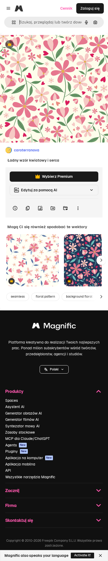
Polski (54, 369)
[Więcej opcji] (78, 208)
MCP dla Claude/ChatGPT (27, 438)
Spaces (11, 400)
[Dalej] (101, 260)
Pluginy (16, 451)
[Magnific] (54, 327)
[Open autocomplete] (11, 22)
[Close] (100, 555)
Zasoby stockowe (20, 432)
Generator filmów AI (22, 419)
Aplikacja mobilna (20, 464)
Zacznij (12, 490)
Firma (11, 505)
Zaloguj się (90, 8)
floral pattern (45, 296)
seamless (18, 296)
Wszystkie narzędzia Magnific (30, 477)
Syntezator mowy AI (22, 426)
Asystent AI (14, 406)
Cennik (66, 8)
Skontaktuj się (19, 520)
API (8, 470)
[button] (54, 369)
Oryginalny (36, 44)
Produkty (14, 391)
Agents (15, 445)
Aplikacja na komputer (28, 458)
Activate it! (82, 555)
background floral (79, 296)
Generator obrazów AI (23, 413)
